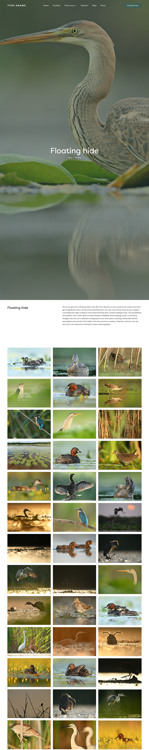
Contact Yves (132, 5)
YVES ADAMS (16, 5)
